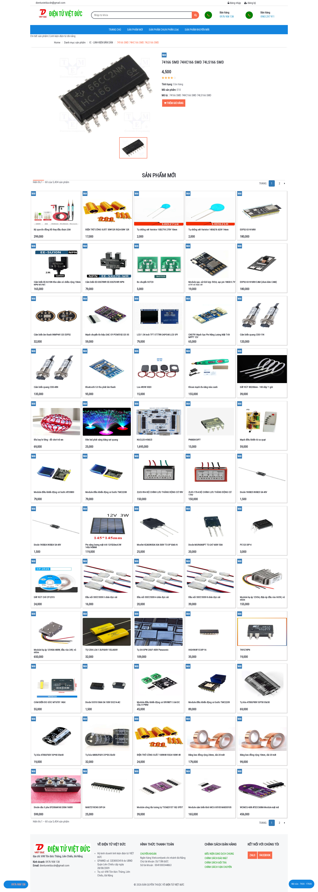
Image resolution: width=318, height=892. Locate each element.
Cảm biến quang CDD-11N (252, 334)
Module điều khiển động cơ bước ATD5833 (54, 492)
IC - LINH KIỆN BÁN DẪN (101, 42)
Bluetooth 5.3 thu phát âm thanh (100, 387)
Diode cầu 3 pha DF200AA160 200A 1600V (53, 807)
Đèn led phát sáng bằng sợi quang (101, 439)
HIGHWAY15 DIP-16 (197, 649)
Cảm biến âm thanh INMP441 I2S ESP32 (52, 334)
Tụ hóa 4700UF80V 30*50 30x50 (255, 702)
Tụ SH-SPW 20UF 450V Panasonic (152, 649)
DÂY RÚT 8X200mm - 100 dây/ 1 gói (256, 387)
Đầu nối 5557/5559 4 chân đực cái (153, 597)
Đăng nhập (235, 2)
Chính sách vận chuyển (218, 867)
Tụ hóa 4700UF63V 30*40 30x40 (48, 754)
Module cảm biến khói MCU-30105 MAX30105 (209, 807)
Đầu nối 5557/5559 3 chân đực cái (101, 597)
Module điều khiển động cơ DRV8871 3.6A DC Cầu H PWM (158, 703)
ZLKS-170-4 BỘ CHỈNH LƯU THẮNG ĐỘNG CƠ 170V (210, 493)
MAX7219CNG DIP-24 (95, 807)
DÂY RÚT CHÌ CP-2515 (44, 597)
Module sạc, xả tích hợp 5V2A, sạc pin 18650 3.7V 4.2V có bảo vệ (211, 283)
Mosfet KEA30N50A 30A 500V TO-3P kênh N (157, 544)
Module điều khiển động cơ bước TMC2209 (209, 702)
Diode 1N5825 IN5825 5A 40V (253, 492)
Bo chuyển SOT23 (145, 282)
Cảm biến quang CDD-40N (46, 387)
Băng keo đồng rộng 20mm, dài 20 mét (206, 754)
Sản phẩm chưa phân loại (164, 29)
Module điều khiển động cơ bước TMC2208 (106, 492)
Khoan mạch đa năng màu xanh (203, 387)
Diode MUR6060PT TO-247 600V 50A (205, 544)
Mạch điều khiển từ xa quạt (253, 439)
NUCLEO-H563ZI (144, 439)
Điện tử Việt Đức (175, 884)
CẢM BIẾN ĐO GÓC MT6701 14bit (50, 702)
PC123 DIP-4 (245, 544)
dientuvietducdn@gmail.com (51, 865)
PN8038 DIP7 (194, 439)
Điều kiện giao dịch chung (219, 853)
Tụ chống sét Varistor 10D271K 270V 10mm (157, 229)
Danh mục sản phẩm (75, 42)
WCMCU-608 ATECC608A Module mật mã (259, 807)
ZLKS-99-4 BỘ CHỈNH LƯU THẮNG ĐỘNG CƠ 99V (160, 492)
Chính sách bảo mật (216, 858)
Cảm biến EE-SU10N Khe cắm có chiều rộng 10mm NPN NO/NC (57, 283)
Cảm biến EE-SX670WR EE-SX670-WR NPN (104, 282)
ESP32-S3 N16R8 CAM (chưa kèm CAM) (258, 282)
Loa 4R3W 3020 (144, 387)
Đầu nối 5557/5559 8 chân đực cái (204, 597)
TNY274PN (245, 649)
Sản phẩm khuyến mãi (197, 29)
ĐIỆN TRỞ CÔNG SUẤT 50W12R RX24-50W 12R (107, 229)
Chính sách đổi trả (216, 862)
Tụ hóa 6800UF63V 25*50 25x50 (100, 754)
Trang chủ (115, 29)
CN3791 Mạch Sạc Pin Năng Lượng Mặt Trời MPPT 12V (209, 336)
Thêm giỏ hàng (174, 103)
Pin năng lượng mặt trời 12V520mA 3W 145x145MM (103, 546)
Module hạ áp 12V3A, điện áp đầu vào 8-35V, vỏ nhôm (262, 598)
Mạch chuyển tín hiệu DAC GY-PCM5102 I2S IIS (107, 334)
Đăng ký (251, 2)
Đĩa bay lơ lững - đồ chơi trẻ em (48, 439)
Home (57, 42)
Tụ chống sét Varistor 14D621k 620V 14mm (208, 229)
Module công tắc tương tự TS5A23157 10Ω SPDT (160, 807)
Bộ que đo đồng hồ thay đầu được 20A (52, 229)
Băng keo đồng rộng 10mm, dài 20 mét (258, 754)
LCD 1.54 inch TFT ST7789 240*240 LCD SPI (157, 334)
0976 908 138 (46, 861)
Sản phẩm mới (135, 29)
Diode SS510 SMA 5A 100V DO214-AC (102, 702)
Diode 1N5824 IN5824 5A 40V (47, 544)
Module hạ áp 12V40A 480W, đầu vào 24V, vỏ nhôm (55, 651)
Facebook (264, 855)
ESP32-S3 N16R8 (247, 229)
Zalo (252, 855)
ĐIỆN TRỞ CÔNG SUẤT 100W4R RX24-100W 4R (159, 754)
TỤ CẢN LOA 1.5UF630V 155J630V (101, 649)
